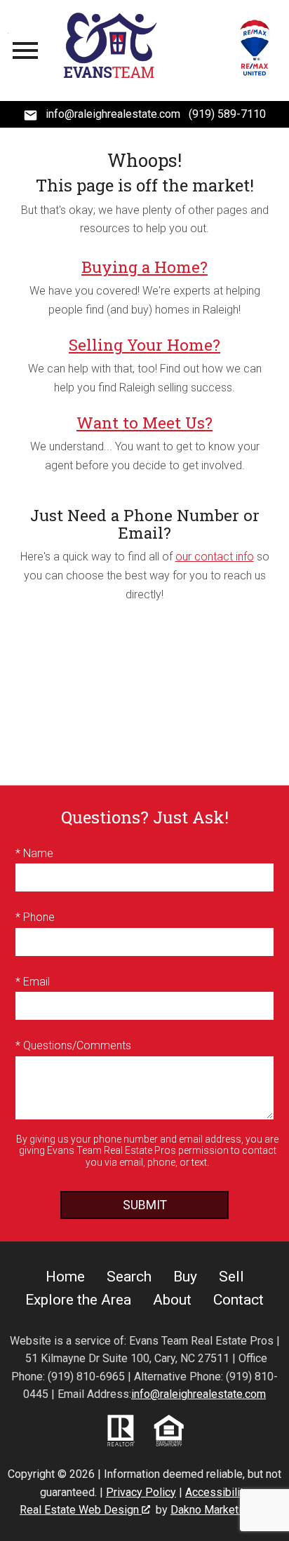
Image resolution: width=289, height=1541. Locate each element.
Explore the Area (78, 1299)
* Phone (35, 917)
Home (65, 1276)
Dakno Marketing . (218, 1509)
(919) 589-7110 (227, 114)
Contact (238, 1299)
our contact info (214, 556)
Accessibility (217, 1492)
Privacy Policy (141, 1492)
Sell (231, 1276)
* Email (32, 981)
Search (129, 1276)
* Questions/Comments (73, 1045)
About (172, 1299)
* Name (34, 853)
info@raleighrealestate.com (198, 1394)
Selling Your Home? (144, 345)
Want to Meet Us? (144, 422)
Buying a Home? (144, 267)
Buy (185, 1276)
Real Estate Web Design (81, 1509)
